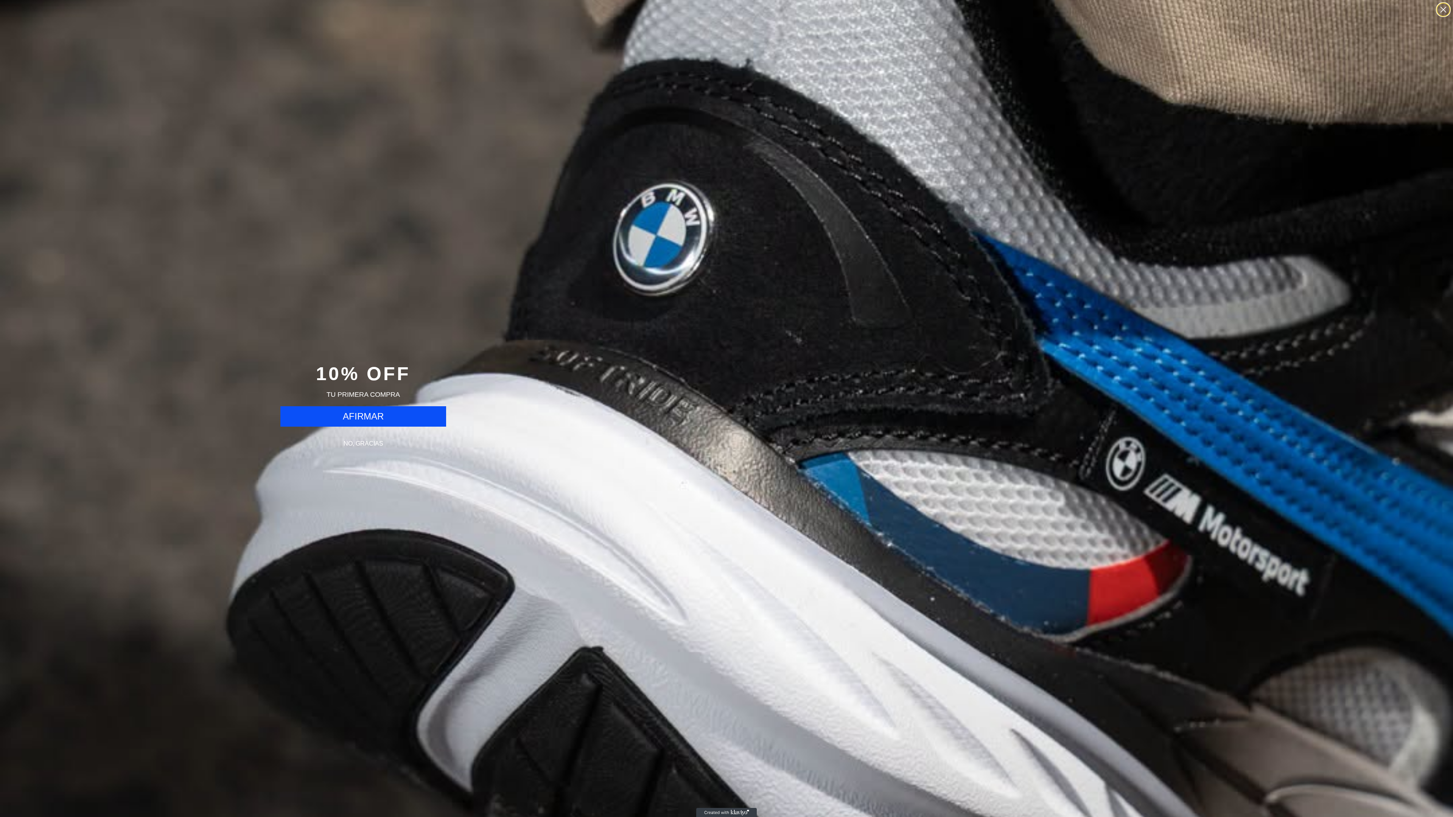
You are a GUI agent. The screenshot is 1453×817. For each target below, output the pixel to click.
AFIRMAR (363, 416)
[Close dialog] (1443, 9)
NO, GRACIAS (363, 443)
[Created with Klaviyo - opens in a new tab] (726, 812)
